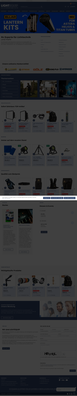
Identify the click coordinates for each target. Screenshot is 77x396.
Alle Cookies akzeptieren (70, 198)
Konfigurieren (47, 198)
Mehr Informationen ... (6, 198)
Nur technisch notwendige (57, 198)
